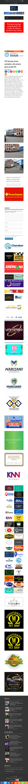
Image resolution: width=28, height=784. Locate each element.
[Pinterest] (11, 71)
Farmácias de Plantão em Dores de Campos (14, 769)
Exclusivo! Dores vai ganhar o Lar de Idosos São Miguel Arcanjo (16, 720)
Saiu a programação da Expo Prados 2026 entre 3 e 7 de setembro (16, 748)
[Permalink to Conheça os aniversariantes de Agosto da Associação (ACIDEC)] (7, 710)
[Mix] (14, 71)
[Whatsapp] (16, 71)
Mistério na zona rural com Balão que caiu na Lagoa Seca (16, 715)
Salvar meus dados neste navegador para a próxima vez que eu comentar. (13, 236)
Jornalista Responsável (9, 771)
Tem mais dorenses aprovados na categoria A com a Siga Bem (15, 737)
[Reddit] (22, 71)
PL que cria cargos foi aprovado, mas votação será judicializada (16, 703)
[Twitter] (8, 71)
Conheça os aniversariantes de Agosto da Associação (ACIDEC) (16, 709)
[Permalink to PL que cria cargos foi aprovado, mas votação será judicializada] (7, 705)
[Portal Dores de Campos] (14, 9)
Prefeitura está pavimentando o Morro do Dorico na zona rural (15, 754)
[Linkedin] (19, 71)
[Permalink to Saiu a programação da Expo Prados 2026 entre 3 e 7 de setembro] (7, 750)
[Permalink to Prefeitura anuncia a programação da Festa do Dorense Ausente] (7, 744)
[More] (6, 74)
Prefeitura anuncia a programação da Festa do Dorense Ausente (15, 742)
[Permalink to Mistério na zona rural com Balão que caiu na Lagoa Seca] (7, 716)
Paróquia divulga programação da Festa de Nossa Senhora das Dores (14, 27)
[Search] (22, 1)
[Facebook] (6, 71)
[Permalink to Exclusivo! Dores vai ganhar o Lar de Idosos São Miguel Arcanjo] (7, 722)
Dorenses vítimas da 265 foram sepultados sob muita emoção (16, 726)
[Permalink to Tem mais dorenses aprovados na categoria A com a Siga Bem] (7, 738)
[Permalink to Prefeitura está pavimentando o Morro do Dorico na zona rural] (7, 756)
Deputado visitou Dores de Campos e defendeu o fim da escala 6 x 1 (16, 760)
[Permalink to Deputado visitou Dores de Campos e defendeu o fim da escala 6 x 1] (7, 761)
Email (6, 226)
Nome (6, 222)
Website (6, 230)
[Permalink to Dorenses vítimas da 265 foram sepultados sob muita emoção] (7, 728)
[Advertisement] (14, 42)
